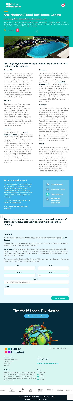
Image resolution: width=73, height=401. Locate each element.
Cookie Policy (45, 396)
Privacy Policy (35, 396)
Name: (17, 265)
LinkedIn (41, 379)
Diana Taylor (8, 249)
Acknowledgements (24, 396)
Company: (18, 272)
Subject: (34, 279)
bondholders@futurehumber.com (48, 363)
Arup (44, 19)
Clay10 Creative (42, 399)
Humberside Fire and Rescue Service (30, 19)
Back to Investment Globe (36, 316)
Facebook (42, 372)
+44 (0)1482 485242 (43, 359)
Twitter (41, 374)
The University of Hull (11, 19)
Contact (52, 396)
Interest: (52, 272)
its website (17, 202)
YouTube (42, 377)
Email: (51, 265)
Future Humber (8, 357)
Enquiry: (6, 286)
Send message (60, 298)
